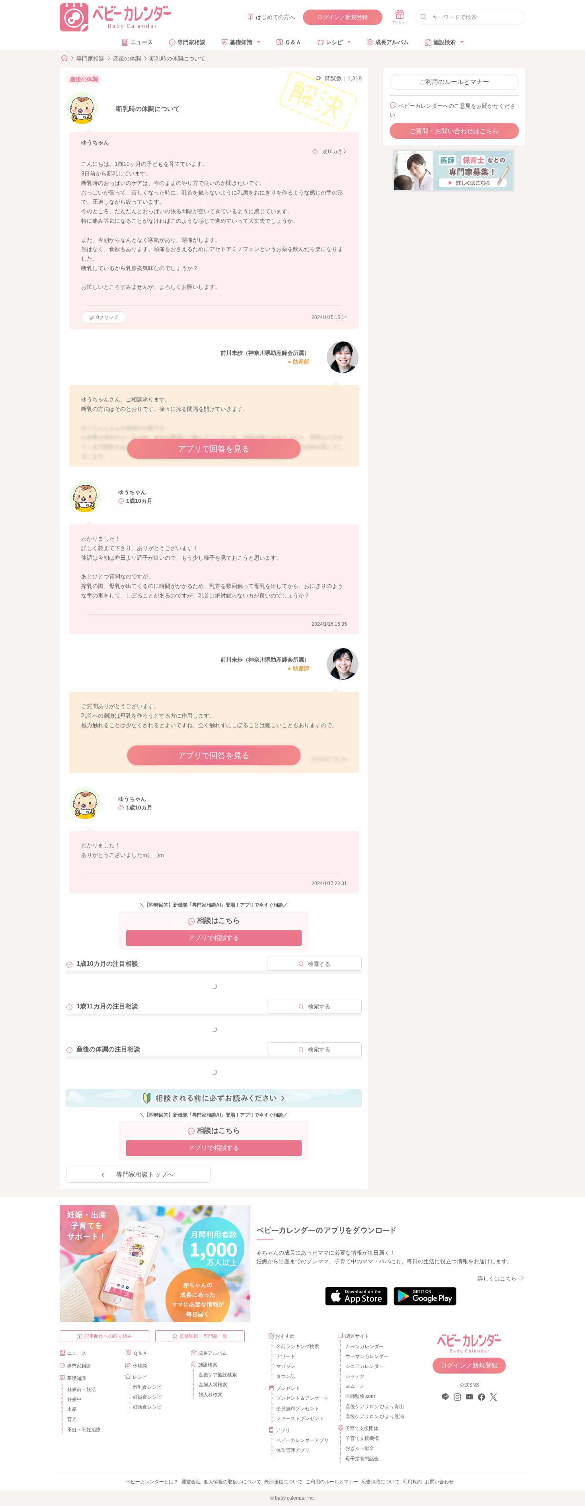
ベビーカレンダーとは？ (152, 1482)
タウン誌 (285, 1376)
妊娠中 (74, 1399)
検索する (319, 964)
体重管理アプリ (293, 1450)
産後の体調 (127, 58)
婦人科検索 (210, 1394)
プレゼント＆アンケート (302, 1398)
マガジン (285, 1366)
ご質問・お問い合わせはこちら (454, 131)
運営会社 (191, 1482)
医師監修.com (360, 1396)
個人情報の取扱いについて (232, 1482)
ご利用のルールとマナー (454, 81)
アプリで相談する (213, 937)
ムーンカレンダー (364, 1346)
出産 (72, 1409)
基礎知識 (241, 42)
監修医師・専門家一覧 (203, 1336)
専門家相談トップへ (145, 1174)
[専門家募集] (453, 170)
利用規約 (412, 1482)
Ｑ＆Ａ (293, 42)
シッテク (355, 1376)
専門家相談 (191, 42)
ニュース (142, 42)
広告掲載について (380, 1482)
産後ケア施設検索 (218, 1375)
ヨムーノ (355, 1386)
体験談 (140, 1366)
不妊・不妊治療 (84, 1429)
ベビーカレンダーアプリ (302, 1440)
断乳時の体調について (177, 58)
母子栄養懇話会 (362, 1458)
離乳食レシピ (147, 1387)
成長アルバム (392, 42)
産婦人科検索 (213, 1384)
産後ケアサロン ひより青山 (373, 1406)
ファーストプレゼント (300, 1418)
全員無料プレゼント (297, 1408)
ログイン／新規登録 (343, 17)
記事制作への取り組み (108, 1336)
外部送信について (283, 1482)
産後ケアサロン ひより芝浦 (373, 1416)
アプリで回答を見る (214, 448)
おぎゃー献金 (359, 1448)
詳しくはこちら (497, 1278)
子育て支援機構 (362, 1438)
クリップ (107, 317)
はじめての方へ (275, 17)
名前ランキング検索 (297, 1346)
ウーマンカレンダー (366, 1356)
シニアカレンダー (364, 1366)
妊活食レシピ (147, 1407)
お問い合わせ (439, 1482)
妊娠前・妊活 (81, 1389)
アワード (285, 1356)
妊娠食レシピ (147, 1397)
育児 (72, 1419)
